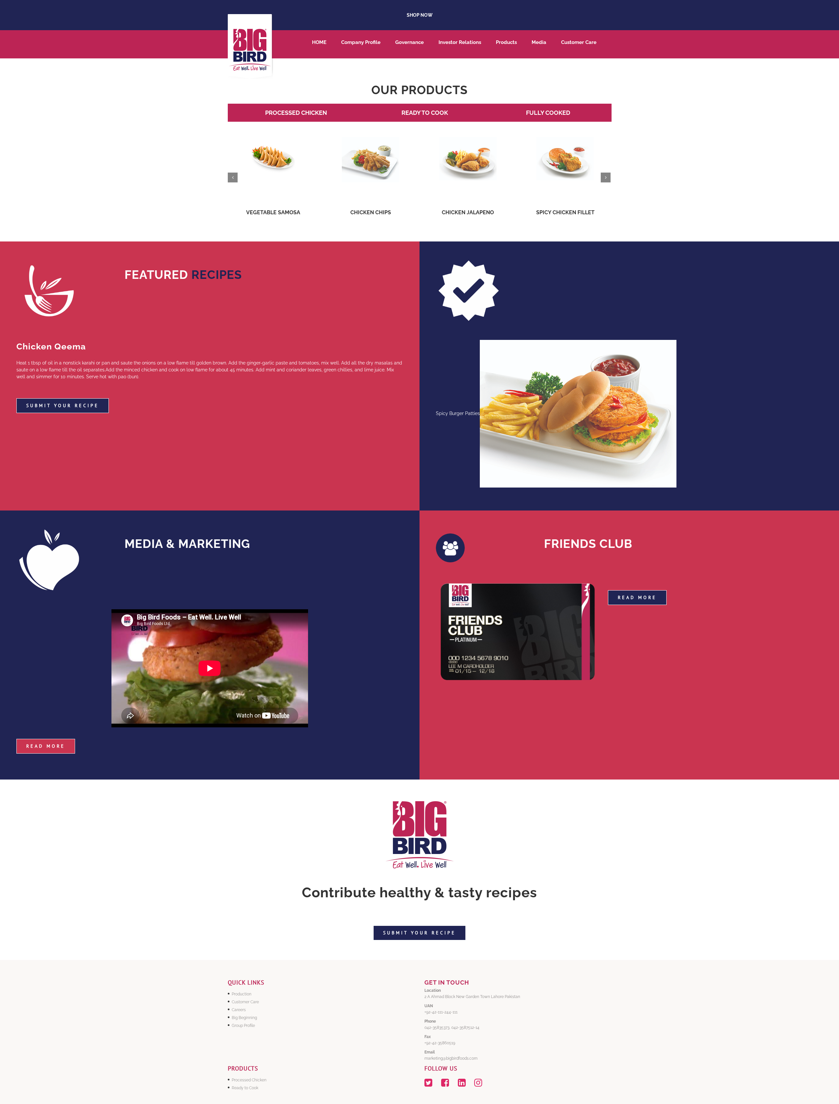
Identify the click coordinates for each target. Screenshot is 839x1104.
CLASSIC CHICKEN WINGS (565, 212)
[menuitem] (326, 44)
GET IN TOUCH (446, 982)
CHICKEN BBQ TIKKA (273, 212)
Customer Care (245, 1002)
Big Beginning (244, 1017)
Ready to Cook (245, 1088)
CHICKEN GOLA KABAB (370, 212)
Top (823, 1088)
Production (241, 994)
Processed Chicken (249, 1080)
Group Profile (243, 1025)
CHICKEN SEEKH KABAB (468, 212)
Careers (239, 1010)
